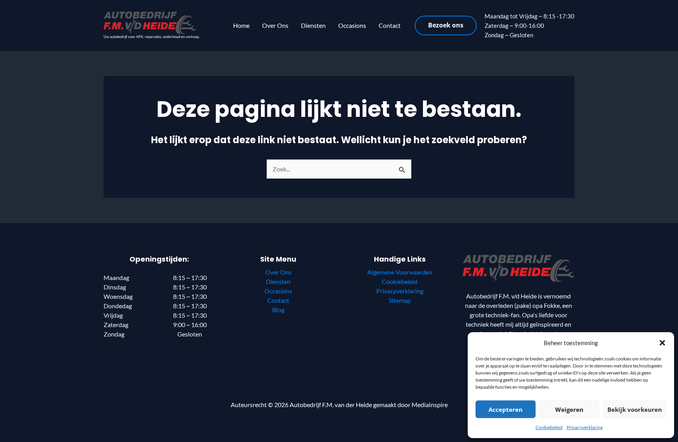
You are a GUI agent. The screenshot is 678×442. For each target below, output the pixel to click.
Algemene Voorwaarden (399, 272)
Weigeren (569, 409)
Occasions (352, 25)
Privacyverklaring (585, 427)
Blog (278, 309)
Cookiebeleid (549, 427)
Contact (390, 25)
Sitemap (400, 300)
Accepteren (505, 409)
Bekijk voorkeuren (634, 409)
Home (241, 25)
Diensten (313, 25)
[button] (662, 343)
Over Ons (275, 25)
